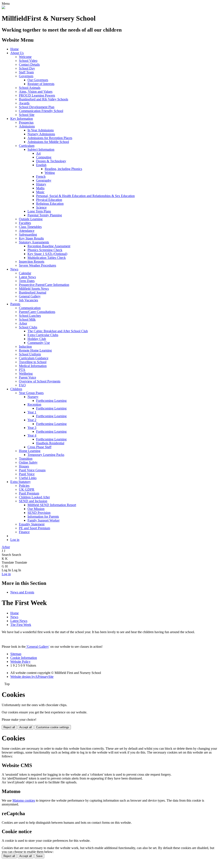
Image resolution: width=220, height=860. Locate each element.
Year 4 (32, 435)
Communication (30, 308)
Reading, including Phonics (63, 169)
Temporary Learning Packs (46, 455)
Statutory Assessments (34, 242)
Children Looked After (34, 497)
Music (40, 192)
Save (39, 856)
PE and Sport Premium (34, 528)
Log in (14, 539)
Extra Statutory (20, 482)
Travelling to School (32, 362)
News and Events (22, 592)
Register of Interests (41, 84)
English (41, 165)
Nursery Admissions (41, 134)
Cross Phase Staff (39, 447)
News (14, 269)
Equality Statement (31, 524)
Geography (43, 180)
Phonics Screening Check (45, 250)
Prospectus (26, 122)
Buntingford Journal (32, 292)
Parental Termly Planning (45, 215)
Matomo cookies (23, 800)
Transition (25, 458)
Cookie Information (23, 658)
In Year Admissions (41, 130)
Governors (26, 76)
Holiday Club (37, 339)
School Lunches (30, 315)
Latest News (27, 277)
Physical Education (49, 200)
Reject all (9, 727)
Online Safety (28, 462)
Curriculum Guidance (33, 358)
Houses (24, 466)
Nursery (33, 397)
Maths (40, 188)
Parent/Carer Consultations (37, 312)
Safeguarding (28, 234)
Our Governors (38, 80)
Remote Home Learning (35, 350)
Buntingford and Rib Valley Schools (43, 99)
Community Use (39, 342)
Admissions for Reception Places (50, 138)
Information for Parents (43, 516)
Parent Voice (27, 377)
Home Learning (29, 451)
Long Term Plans (39, 211)
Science (41, 207)
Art (38, 153)
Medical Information (33, 366)
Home (14, 49)
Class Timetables (30, 227)
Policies (24, 485)
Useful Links (28, 478)
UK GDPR (26, 489)
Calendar (25, 273)
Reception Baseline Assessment (49, 246)
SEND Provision (39, 512)
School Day (27, 68)
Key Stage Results (31, 238)
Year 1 (32, 412)
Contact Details (29, 64)
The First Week (20, 624)
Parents (15, 304)
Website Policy (20, 661)
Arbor (23, 323)
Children (16, 389)
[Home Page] (3, 8)
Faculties (25, 223)
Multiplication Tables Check (47, 257)
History (41, 184)
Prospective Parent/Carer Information (44, 285)
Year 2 (32, 420)
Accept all (25, 727)
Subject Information (41, 149)
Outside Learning (31, 219)
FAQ (22, 385)
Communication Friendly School (41, 111)
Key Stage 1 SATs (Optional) (47, 254)
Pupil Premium (29, 493)
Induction (25, 346)
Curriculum (26, 145)
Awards (24, 103)
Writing (50, 172)
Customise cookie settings (52, 727)
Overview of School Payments (39, 381)
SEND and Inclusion (33, 501)
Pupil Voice (27, 474)
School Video (28, 60)
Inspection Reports (31, 261)
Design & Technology (51, 161)
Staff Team (26, 72)
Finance (24, 532)
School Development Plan (36, 107)
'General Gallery (37, 646)
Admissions (27, 126)
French (41, 176)
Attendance (26, 230)
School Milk (27, 319)
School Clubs (28, 327)
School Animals (29, 87)
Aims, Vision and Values (35, 91)
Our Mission (36, 509)
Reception (34, 404)
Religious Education (50, 203)
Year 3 (32, 427)
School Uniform (30, 354)
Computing (43, 157)
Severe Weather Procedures (37, 265)
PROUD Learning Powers (37, 95)
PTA (22, 370)
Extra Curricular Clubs (43, 335)
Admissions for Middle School (48, 142)
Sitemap (15, 654)
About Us (17, 53)
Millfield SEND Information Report (52, 505)
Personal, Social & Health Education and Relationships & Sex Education (85, 196)
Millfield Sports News (34, 288)
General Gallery (30, 296)
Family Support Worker (44, 520)
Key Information (21, 118)
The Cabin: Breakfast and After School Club (58, 331)
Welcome (25, 57)
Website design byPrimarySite (31, 676)
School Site (26, 115)
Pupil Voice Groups (32, 470)
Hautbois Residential (50, 443)
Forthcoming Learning (51, 400)
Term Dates (27, 281)
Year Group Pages (31, 393)
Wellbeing (26, 373)
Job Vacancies (28, 300)
